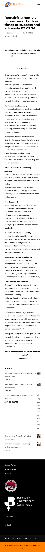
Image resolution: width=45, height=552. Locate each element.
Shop (19, 538)
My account (9, 538)
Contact (7, 474)
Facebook (8, 516)
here (25, 68)
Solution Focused (14, 33)
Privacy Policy (10, 469)
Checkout (27, 538)
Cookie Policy (10, 465)
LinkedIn (8, 525)
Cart (35, 538)
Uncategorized (10, 36)
